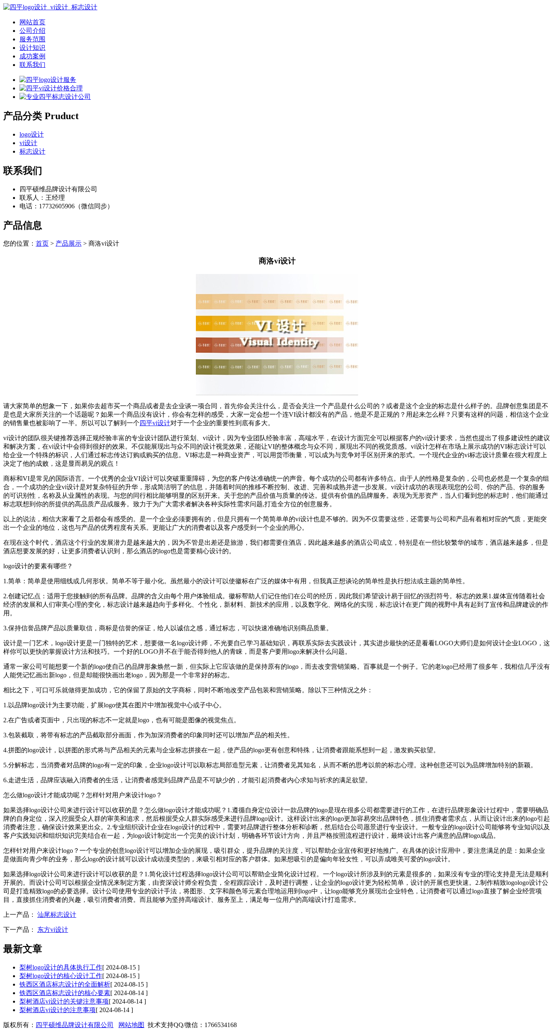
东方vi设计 (52, 929)
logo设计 (31, 134)
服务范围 (32, 39)
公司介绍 (32, 30)
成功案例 (32, 56)
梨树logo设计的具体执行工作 (60, 967)
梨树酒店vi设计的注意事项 (57, 1009)
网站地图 (131, 1024)
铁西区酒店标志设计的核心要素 (64, 992)
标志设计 (32, 151)
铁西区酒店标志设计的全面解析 (64, 984)
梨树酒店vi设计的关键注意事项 (64, 1001)
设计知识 (32, 47)
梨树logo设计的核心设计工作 (60, 975)
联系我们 (32, 64)
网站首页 (32, 22)
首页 (42, 243)
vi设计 (28, 142)
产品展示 (69, 243)
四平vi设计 (155, 423)
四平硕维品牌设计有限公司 (75, 1024)
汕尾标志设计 (56, 914)
